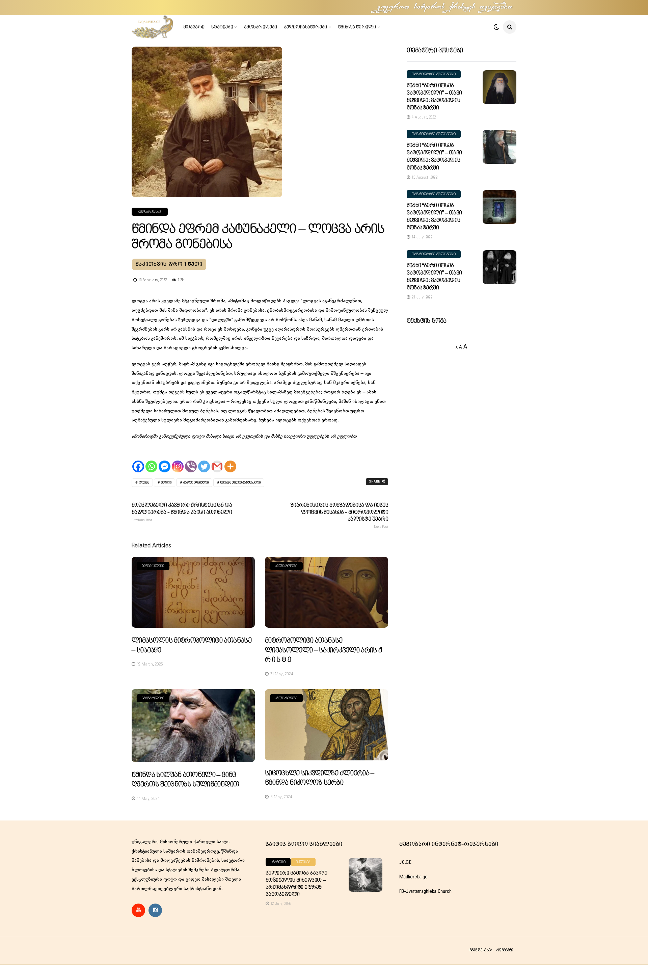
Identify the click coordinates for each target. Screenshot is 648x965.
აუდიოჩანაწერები (305, 27)
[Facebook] (138, 461)
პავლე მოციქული (196, 483)
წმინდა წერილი (357, 27)
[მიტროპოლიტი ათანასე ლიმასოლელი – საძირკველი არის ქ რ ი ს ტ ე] (326, 592)
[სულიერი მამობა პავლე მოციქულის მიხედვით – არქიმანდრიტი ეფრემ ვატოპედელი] (365, 875)
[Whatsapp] (151, 461)
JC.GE (405, 862)
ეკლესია (303, 862)
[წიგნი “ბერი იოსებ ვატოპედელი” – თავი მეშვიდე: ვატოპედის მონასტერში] (499, 87)
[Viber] (191, 461)
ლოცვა (144, 483)
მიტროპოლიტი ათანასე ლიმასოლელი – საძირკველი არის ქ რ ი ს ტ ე (323, 650)
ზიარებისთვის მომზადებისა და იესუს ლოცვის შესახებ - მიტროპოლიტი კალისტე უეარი (339, 515)
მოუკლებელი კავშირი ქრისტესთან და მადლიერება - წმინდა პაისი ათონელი (182, 512)
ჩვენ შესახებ (480, 950)
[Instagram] (178, 461)
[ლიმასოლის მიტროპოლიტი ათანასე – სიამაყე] (193, 592)
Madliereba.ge (413, 877)
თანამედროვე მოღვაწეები (434, 74)
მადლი (166, 483)
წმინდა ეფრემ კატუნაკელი (240, 483)
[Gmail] (217, 461)
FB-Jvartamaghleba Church (425, 891)
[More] (230, 461)
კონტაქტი (504, 950)
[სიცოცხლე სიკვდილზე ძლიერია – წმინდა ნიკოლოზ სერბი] (326, 724)
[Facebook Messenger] (164, 461)
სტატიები (222, 27)
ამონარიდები (260, 27)
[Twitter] (204, 461)
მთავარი (194, 27)
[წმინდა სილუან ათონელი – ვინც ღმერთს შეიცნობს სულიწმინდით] (193, 725)
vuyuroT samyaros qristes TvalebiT (445, 7)
